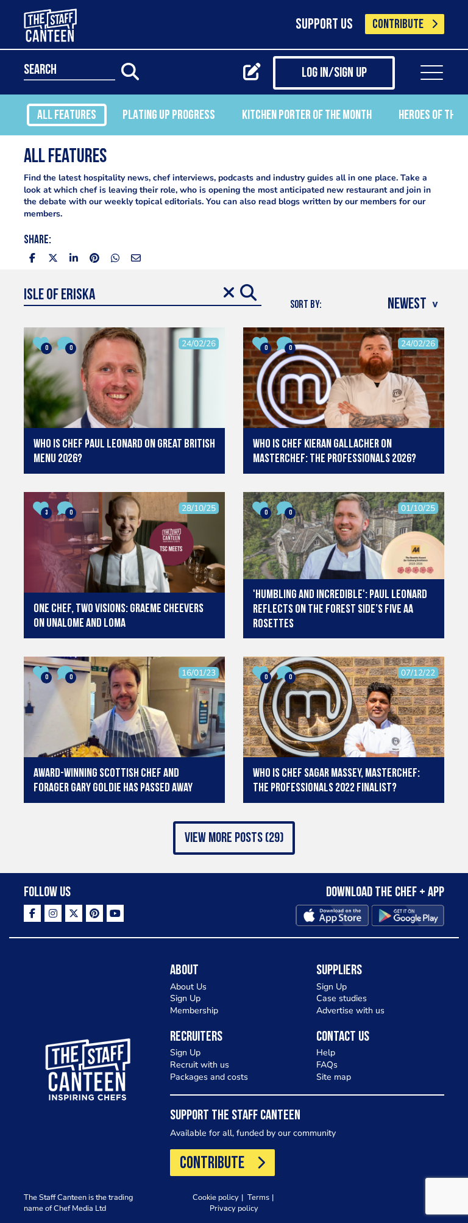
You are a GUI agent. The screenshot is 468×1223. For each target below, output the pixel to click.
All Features (66, 115)
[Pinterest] (94, 913)
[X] (73, 913)
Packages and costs (209, 1077)
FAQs (327, 1065)
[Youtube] (115, 913)
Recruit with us (199, 1065)
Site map (333, 1077)
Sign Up (185, 998)
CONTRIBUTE (398, 24)
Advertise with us (350, 1010)
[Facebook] (32, 913)
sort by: (306, 305)
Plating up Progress (168, 115)
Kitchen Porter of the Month (307, 115)
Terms (258, 1197)
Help (325, 1052)
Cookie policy (216, 1197)
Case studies (341, 998)
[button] (234, 838)
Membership (194, 1010)
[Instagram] (53, 913)
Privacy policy (234, 1208)
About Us (188, 987)
